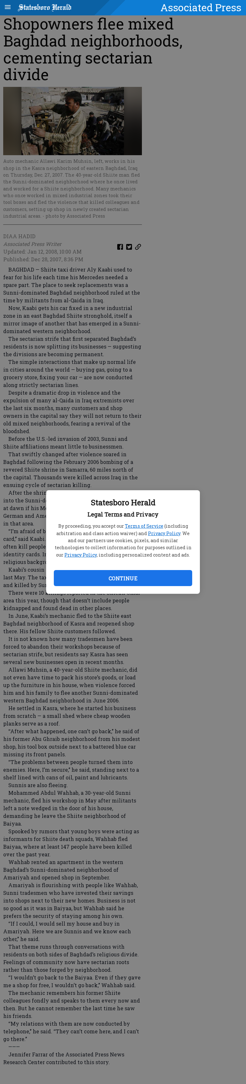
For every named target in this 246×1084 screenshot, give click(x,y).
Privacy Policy (164, 533)
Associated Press (200, 7)
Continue (123, 578)
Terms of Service (144, 526)
